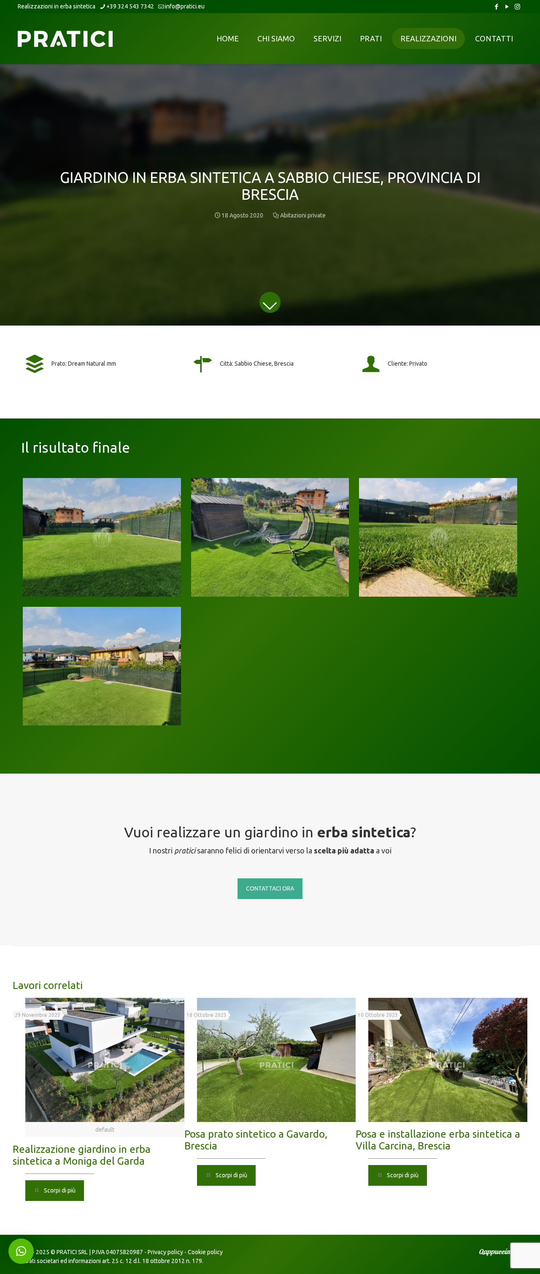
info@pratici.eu (185, 6)
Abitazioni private (303, 215)
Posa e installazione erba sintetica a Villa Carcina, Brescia (438, 1140)
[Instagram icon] (517, 6)
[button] (21, 1251)
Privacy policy (165, 1252)
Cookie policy (205, 1252)
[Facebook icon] (496, 6)
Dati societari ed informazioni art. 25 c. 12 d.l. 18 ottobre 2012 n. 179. (114, 1261)
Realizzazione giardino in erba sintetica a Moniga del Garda (82, 1155)
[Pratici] (65, 38)
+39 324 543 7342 (130, 6)
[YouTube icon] (507, 6)
